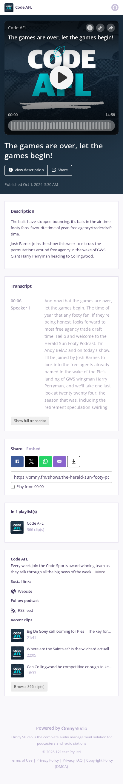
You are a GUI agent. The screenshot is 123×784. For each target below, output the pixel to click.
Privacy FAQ (72, 760)
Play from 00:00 (30, 487)
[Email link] (59, 461)
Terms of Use (21, 760)
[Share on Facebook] (17, 461)
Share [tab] (16, 449)
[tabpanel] (61, 239)
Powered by (48, 728)
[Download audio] (73, 461)
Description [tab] (22, 211)
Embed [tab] (33, 449)
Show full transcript (30, 420)
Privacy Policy (47, 760)
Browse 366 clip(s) (29, 686)
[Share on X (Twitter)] (31, 461)
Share (63, 169)
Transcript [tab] (21, 286)
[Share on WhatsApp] (45, 461)
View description (29, 169)
